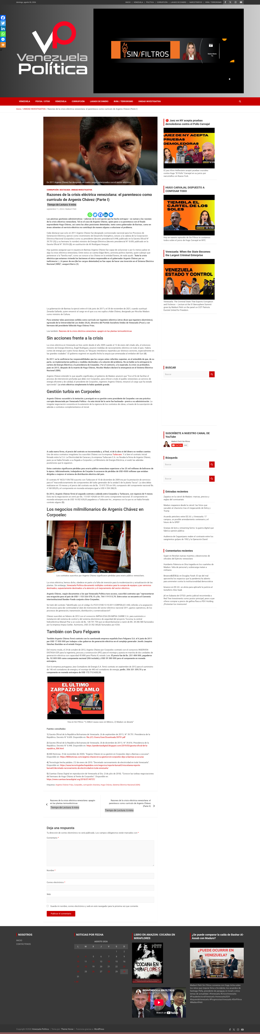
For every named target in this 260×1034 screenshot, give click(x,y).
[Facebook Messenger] (111, 214)
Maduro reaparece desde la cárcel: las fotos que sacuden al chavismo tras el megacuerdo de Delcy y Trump (187, 508)
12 (93, 961)
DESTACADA (65, 190)
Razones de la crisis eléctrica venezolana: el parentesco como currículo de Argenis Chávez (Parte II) (130, 803)
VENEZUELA (138, 2)
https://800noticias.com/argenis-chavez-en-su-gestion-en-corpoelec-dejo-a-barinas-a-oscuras (102, 757)
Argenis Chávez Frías (64, 785)
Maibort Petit (70, 209)
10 (78, 961)
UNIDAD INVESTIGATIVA (149, 101)
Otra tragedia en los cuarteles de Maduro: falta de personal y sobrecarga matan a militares (189, 567)
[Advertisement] (100, 287)
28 (109, 971)
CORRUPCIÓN (162, 2)
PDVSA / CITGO (42, 101)
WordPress (99, 1029)
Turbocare (117, 454)
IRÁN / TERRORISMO (213, 2)
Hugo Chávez (106, 785)
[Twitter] (95, 214)
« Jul (76, 981)
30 (124, 971)
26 (93, 971)
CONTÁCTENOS (23, 944)
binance (167, 587)
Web (49, 894)
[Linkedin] (105, 214)
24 (78, 971)
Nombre (51, 870)
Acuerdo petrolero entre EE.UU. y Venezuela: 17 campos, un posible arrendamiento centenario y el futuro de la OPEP (186, 519)
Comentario (53, 838)
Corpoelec (78, 785)
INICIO (128, 2)
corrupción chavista (91, 785)
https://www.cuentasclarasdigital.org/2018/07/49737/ (71, 779)
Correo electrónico (56, 882)
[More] (3, 45)
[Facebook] (100, 214)
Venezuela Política (40, 1029)
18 (86, 966)
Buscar (212, 374)
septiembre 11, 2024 (55, 209)
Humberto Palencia (172, 564)
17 (78, 966)
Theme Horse (67, 1029)
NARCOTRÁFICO (195, 2)
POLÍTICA (150, 2)
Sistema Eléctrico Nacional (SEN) (126, 785)
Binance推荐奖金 (171, 576)
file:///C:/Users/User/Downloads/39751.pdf (106, 737)
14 (109, 961)
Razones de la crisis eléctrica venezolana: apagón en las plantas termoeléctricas (95, 331)
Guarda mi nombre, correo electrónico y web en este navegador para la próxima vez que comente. (94, 906)
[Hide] (1, 50)
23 (124, 966)
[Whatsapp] (89, 214)
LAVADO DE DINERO (178, 2)
